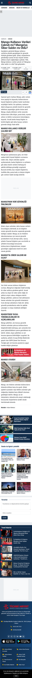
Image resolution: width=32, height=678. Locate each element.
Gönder (4, 518)
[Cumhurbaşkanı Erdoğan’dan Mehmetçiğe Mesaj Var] (8, 486)
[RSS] (23, 636)
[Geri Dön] (1, 11)
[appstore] (8, 641)
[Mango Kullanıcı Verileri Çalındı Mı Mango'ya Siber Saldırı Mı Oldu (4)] (16, 271)
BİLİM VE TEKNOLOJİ (22, 8)
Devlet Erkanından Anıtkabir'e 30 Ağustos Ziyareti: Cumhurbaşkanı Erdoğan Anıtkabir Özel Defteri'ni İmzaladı (24, 476)
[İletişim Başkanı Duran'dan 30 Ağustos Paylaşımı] (24, 486)
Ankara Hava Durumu (24, 649)
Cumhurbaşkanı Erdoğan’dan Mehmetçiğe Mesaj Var (8, 492)
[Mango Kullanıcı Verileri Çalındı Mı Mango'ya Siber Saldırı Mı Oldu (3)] (16, 215)
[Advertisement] (16, 187)
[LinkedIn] (17, 636)
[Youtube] (20, 636)
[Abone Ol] (30, 92)
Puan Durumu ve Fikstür (7, 660)
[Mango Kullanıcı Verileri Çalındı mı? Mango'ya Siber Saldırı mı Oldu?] (16, 80)
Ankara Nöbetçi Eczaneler (7, 650)
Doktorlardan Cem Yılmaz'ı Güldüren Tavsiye (23, 459)
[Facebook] (8, 636)
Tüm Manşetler (22, 659)
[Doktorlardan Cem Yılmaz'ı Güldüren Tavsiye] (24, 453)
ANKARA (12, 8)
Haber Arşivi (22, 664)
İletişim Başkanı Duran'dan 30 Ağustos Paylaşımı (24, 492)
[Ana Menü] (2, 3)
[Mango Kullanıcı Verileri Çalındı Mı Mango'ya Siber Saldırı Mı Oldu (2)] (16, 142)
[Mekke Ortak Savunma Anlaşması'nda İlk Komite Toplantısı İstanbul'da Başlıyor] (8, 468)
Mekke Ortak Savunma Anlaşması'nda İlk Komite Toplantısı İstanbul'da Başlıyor (7, 475)
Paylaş (4, 92)
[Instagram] (14, 636)
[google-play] (23, 641)
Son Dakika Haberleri (9, 664)
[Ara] (30, 3)
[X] (11, 636)
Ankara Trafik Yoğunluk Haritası (21, 655)
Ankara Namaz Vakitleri (7, 655)
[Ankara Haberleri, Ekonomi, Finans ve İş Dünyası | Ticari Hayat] (16, 3)
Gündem (10, 39)
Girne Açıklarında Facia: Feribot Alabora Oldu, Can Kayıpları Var (7, 460)
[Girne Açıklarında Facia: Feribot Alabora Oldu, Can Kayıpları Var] (8, 453)
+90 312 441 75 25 (17, 626)
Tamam (16, 675)
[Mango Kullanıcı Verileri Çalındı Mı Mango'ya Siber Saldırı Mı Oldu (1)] (16, 372)
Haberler (3, 39)
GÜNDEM (4, 8)
